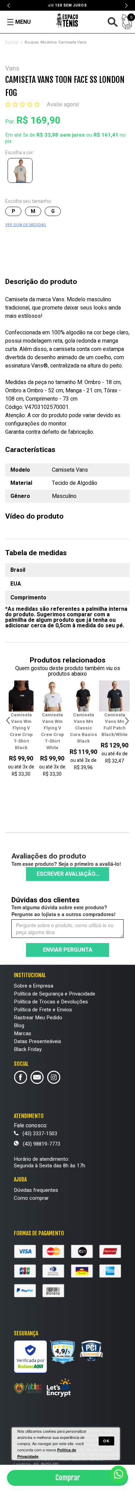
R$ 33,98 (47, 135)
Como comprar (31, 1198)
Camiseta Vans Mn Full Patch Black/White (83, 725)
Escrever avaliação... (68, 874)
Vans (12, 68)
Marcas (22, 1033)
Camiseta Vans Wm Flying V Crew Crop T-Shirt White (21, 731)
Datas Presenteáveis (37, 1041)
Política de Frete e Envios (43, 1009)
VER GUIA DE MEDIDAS (25, 225)
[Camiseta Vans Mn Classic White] (114, 696)
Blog (19, 1025)
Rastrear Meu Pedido (38, 1017)
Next (126, 5)
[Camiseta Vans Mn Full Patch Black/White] (83, 696)
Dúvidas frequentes (36, 1190)
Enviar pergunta (67, 950)
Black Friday (28, 1049)
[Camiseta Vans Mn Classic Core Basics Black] (52, 696)
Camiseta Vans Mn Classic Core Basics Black (52, 728)
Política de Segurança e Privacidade (54, 994)
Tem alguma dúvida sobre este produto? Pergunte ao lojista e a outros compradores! (63, 911)
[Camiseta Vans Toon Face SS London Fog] (21, 172)
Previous (9, 5)
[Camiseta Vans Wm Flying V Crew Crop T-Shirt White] (21, 696)
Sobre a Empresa (33, 986)
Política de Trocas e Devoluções (51, 1002)
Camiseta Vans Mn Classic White (114, 725)
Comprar (67, 1477)
